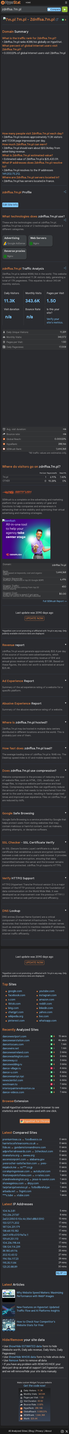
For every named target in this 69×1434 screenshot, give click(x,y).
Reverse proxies (14, 251)
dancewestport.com (14, 1036)
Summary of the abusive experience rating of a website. (32, 709)
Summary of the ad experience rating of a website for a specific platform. (32, 689)
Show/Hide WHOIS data (22, 1357)
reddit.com (45, 1003)
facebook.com (16, 995)
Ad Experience (34, 681)
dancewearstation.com (16, 1040)
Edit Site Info (10, 204)
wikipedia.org (15, 1016)
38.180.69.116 (10, 1250)
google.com (15, 991)
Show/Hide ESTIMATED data (25, 1346)
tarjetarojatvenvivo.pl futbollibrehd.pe (26, 1187)
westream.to (10, 1084)
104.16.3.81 (9, 1211)
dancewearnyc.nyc (13, 1076)
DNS (34, 911)
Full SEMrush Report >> (55, 601)
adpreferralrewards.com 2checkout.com (28, 1151)
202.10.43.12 (10, 1254)
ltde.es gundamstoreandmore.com (24, 1147)
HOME (28, 2)
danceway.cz (10, 1060)
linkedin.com (46, 1008)
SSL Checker (34, 842)
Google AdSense (16, 243)
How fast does (34, 748)
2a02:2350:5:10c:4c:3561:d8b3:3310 (23, 1219)
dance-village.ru (12, 1068)
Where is (34, 722)
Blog (31, 1431)
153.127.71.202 (11, 1223)
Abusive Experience (34, 703)
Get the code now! (34, 1385)
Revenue (34, 645)
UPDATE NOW (34, 618)
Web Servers (38, 238)
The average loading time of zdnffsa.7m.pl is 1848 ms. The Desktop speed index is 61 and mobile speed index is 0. (34, 756)
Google (34, 813)
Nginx (36, 243)
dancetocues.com (13, 1044)
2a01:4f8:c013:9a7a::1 (15, 1235)
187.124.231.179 (11, 1227)
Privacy (39, 1431)
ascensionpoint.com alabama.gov (23, 1159)
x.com (11, 999)
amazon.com (46, 999)
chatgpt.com (15, 1012)
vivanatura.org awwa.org (18, 1155)
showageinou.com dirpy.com (21, 1183)
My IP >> (61, 1273)
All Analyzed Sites (18, 1431)
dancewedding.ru (12, 1064)
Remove (13, 1360)
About (48, 1431)
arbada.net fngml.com (17, 1191)
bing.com (13, 1008)
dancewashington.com (16, 1056)
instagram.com (47, 995)
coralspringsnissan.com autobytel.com (26, 1171)
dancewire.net (11, 1048)
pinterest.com (16, 1020)
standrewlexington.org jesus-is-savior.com (29, 1179)
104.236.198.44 (11, 1243)
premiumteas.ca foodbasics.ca (22, 1139)
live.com (44, 1016)
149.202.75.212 (11, 173)
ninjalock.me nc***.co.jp (18, 1167)
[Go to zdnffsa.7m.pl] (57, 19)
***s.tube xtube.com (16, 1195)
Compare (55, 9)
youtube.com (46, 991)
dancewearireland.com (16, 1052)
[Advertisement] (34, 94)
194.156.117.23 (10, 1258)
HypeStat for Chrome (37, 1121)
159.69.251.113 (10, 1239)
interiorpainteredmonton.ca (18, 1088)
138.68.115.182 (11, 1231)
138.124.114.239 (11, 1247)
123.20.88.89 (10, 1266)
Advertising (11, 238)
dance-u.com (10, 1072)
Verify (34, 878)
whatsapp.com (47, 1020)
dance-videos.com (13, 1092)
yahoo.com (45, 1012)
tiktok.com (14, 1003)
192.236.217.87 (11, 1215)
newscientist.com (13, 1080)
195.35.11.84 (9, 1262)
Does (34, 770)
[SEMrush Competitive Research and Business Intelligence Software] (17, 492)
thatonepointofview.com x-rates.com (26, 1175)
